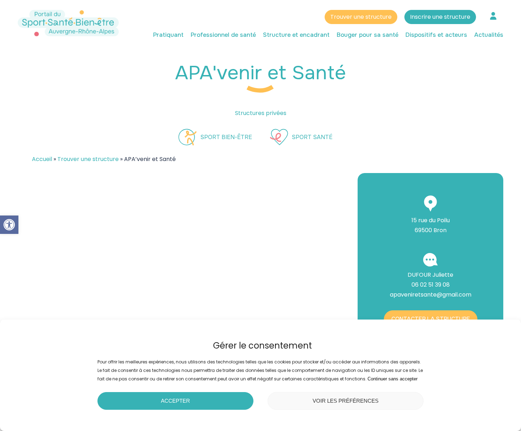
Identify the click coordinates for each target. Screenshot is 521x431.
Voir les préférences (346, 401)
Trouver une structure (361, 17)
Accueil (42, 159)
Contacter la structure (430, 319)
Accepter (175, 401)
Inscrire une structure (440, 17)
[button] (9, 225)
